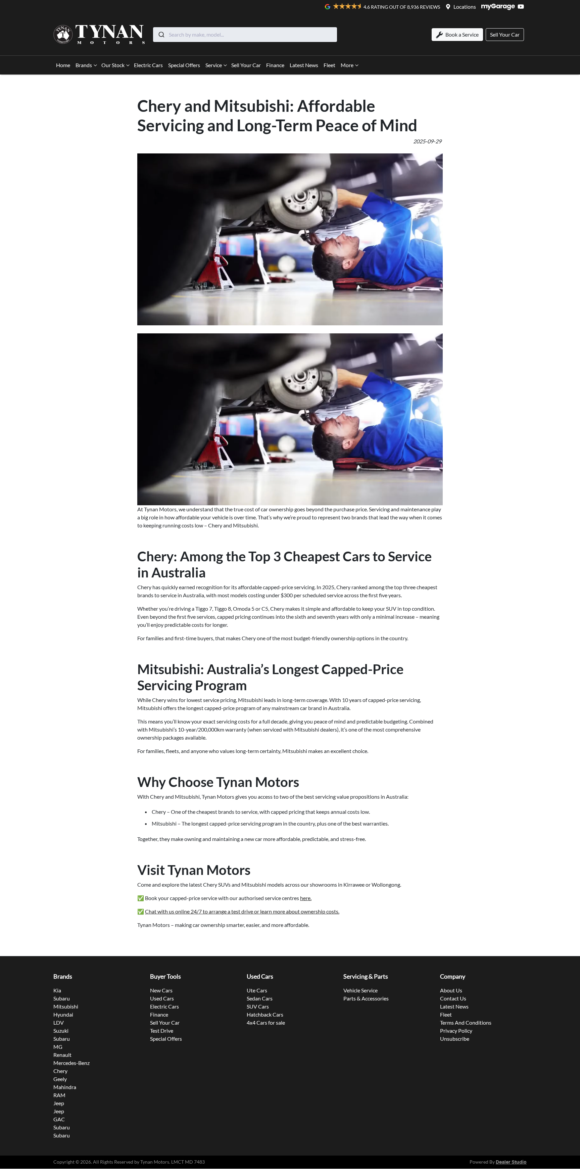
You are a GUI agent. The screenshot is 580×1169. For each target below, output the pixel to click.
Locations (464, 6)
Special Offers (184, 65)
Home (63, 65)
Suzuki (60, 1030)
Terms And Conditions (465, 1022)
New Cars (161, 990)
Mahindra (64, 1087)
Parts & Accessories (366, 998)
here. (305, 898)
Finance (275, 65)
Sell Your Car (246, 65)
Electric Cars (148, 65)
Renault (62, 1054)
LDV (58, 1022)
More (347, 65)
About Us (451, 990)
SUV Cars (258, 1006)
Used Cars (162, 998)
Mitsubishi (65, 1006)
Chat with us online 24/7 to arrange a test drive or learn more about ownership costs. (242, 911)
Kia (57, 990)
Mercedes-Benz (71, 1063)
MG (57, 1046)
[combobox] (245, 34)
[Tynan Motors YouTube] (522, 6)
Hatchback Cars (265, 1014)
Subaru (61, 998)
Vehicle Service (360, 990)
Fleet (329, 65)
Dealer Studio (511, 1162)
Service (213, 65)
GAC (59, 1119)
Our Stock (113, 65)
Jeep (58, 1103)
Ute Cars (257, 990)
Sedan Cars (260, 998)
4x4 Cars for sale (266, 1022)
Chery (60, 1071)
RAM (59, 1095)
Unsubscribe (454, 1038)
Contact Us (453, 998)
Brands (84, 65)
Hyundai (63, 1014)
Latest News (304, 65)
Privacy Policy (456, 1030)
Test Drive (161, 1030)
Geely (60, 1079)
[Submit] (161, 34)
